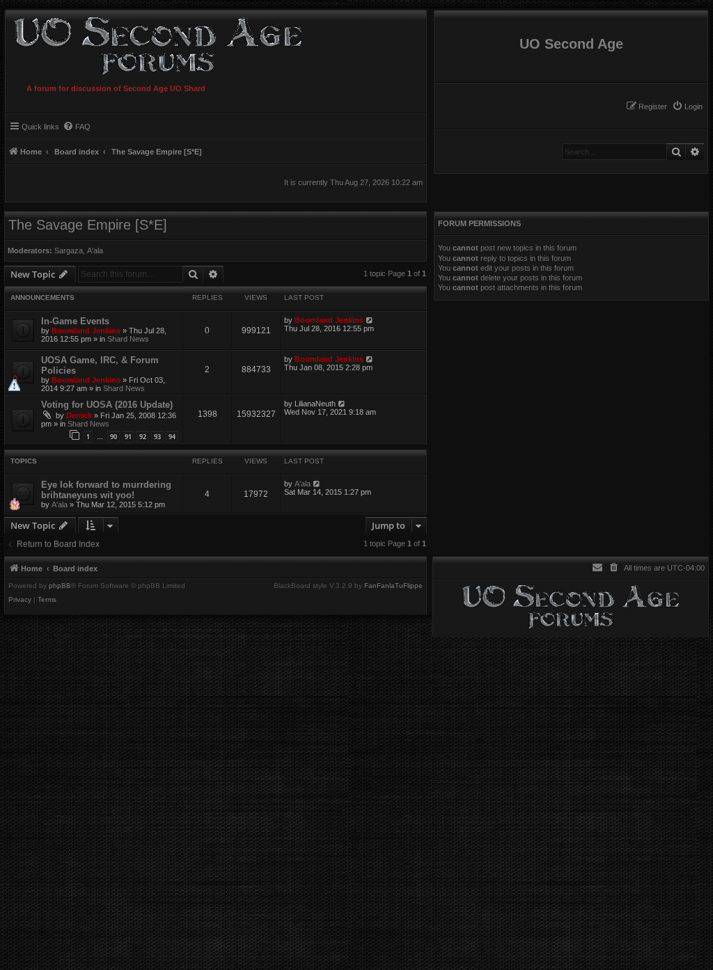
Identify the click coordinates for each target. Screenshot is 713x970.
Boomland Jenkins (86, 330)
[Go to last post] (370, 320)
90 (113, 436)
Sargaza (68, 250)
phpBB (60, 585)
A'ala (95, 250)
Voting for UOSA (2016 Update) (107, 404)
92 (142, 436)
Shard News (128, 339)
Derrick (79, 415)
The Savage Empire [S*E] (87, 224)
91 (128, 436)
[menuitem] (687, 106)
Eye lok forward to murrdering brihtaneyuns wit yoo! (106, 489)
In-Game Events (75, 321)
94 (172, 436)
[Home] (155, 44)
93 (157, 436)
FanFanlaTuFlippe (393, 585)
